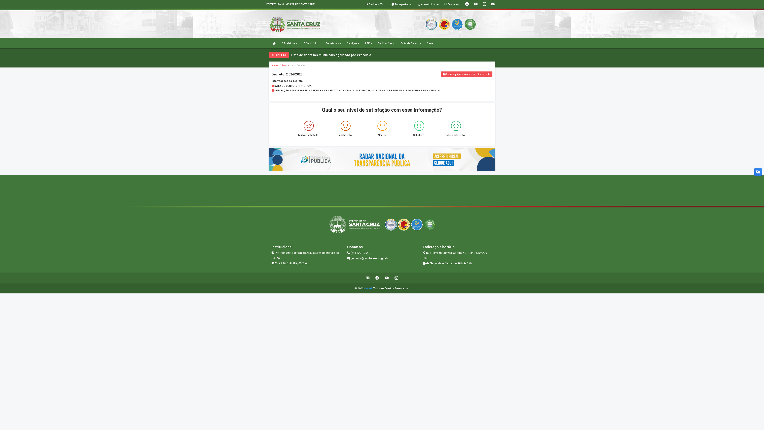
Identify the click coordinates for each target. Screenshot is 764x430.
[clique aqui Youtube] (386, 278)
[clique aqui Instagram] (396, 278)
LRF (367, 43)
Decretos (287, 65)
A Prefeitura (289, 43)
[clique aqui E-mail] (367, 278)
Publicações (385, 43)
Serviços (352, 43)
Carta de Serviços (411, 43)
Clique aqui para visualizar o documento (467, 74)
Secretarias (332, 43)
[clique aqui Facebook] (377, 278)
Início (275, 65)
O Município (311, 43)
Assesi (368, 288)
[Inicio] (274, 43)
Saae (430, 43)
